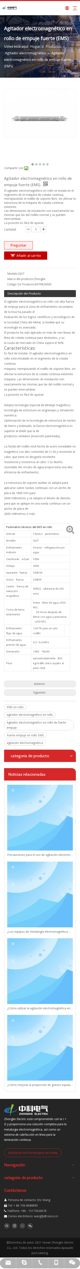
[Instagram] (22, 1226)
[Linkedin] (14, 1226)
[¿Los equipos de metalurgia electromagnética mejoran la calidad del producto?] (40, 894)
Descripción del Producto (24, 293)
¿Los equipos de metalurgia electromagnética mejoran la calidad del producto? (40, 932)
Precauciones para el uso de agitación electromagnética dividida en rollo (40, 855)
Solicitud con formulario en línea (33, 1152)
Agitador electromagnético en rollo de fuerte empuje (36, 725)
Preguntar (18, 245)
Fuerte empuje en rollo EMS (25, 735)
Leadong (42, 1253)
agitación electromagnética (25, 743)
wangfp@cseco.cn (46, 1216)
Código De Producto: (21, 284)
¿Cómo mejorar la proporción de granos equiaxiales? (40, 1085)
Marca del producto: (20, 279)
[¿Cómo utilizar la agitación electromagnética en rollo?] (40, 971)
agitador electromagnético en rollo (30, 715)
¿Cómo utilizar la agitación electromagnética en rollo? (40, 1008)
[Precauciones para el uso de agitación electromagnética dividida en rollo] (40, 818)
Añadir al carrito (28, 255)
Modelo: (12, 273)
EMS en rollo (15, 707)
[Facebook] (6, 1226)
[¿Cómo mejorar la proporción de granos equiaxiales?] (40, 1048)
